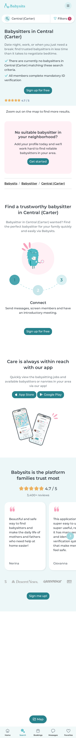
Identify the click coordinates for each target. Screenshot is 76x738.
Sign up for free (38, 90)
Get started (38, 161)
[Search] (7, 19)
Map (40, 719)
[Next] (70, 536)
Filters (63, 18)
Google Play (52, 394)
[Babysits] (14, 5)
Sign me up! (38, 596)
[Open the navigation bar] (68, 5)
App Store (26, 394)
